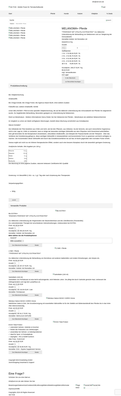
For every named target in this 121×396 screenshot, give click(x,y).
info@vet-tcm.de (98, 2)
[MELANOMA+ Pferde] (17, 33)
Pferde (52, 13)
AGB (34, 385)
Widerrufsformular (63, 385)
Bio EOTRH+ (13, 213)
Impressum (12, 389)
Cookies (30, 385)
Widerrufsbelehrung (50, 385)
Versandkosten (70, 72)
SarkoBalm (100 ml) (16, 277)
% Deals (109, 13)
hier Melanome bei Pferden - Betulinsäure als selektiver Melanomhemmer (80, 117)
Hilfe (18, 389)
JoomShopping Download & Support (21, 362)
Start (10, 13)
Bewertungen (13, 385)
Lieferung (39, 385)
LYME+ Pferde (14, 251)
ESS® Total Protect (15, 325)
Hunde (66, 13)
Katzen (80, 13)
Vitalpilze (94, 13)
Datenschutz (22, 385)
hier (33, 381)
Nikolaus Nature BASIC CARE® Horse (22, 301)
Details (37, 245)
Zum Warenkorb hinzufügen (20, 245)
